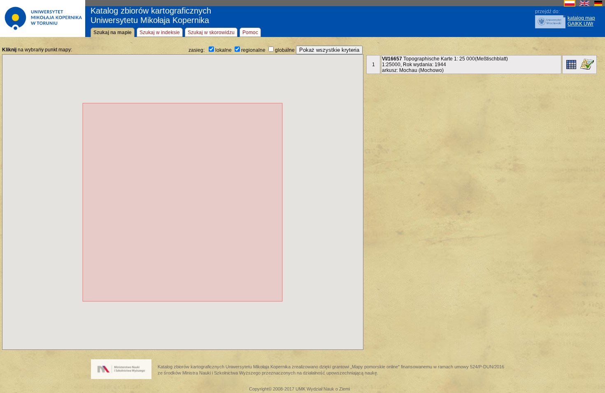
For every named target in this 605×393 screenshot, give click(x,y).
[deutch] (598, 5)
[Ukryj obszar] (587, 64)
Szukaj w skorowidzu (211, 32)
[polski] (569, 5)
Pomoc (250, 32)
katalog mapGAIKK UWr (581, 21)
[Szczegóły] (571, 64)
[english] (584, 5)
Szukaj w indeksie (160, 32)
